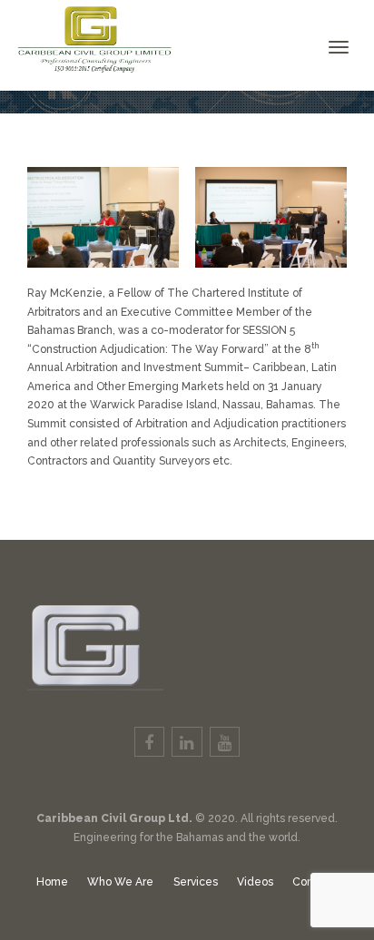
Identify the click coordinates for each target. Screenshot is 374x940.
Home (52, 882)
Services (195, 882)
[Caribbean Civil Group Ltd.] (88, 36)
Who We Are (120, 882)
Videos (255, 882)
